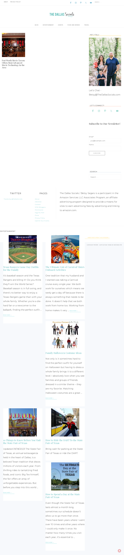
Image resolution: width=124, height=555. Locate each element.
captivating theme (105, 245)
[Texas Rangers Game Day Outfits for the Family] (22, 249)
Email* (91, 137)
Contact (38, 204)
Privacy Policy (40, 218)
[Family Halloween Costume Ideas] (65, 335)
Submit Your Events (42, 221)
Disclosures (39, 210)
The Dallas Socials (62, 14)
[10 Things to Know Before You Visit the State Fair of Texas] (22, 422)
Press (37, 215)
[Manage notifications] (119, 550)
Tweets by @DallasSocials (13, 199)
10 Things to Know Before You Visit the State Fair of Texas (22, 442)
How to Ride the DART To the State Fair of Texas (64, 442)
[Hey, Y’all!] (105, 62)
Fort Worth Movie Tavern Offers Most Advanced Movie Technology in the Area (13, 64)
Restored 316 (118, 245)
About (37, 199)
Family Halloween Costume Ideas (63, 352)
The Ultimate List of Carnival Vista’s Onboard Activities (65, 268)
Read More (6, 315)
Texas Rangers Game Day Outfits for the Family (21, 268)
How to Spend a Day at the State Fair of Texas (63, 496)
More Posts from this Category (98, 237)
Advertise (38, 202)
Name (91, 145)
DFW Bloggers (40, 207)
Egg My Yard (39, 212)
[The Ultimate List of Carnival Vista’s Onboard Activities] (65, 249)
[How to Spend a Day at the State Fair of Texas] (65, 476)
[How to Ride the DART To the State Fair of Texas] (65, 422)
